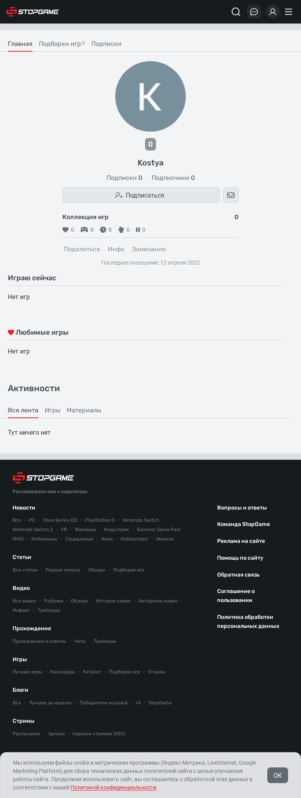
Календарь (62, 672)
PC (32, 520)
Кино (107, 539)
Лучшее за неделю (50, 703)
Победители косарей (103, 703)
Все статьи (25, 570)
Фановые (85, 529)
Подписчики (173, 178)
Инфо (116, 249)
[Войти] (273, 12)
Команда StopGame (243, 524)
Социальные (79, 539)
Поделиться (82, 249)
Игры (20, 659)
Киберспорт (134, 539)
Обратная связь (238, 574)
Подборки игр (128, 570)
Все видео (24, 601)
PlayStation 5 (100, 520)
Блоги (20, 690)
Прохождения (32, 628)
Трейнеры (105, 641)
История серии (113, 601)
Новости (24, 507)
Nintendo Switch (141, 520)
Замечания (149, 249)
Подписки (124, 178)
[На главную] (32, 11)
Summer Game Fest (159, 529)
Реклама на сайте (241, 541)
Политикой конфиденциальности (113, 787)
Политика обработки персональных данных (248, 621)
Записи (56, 733)
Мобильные (44, 539)
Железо (165, 539)
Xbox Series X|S (60, 520)
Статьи (22, 557)
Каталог (92, 672)
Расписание (26, 733)
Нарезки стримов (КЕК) (99, 733)
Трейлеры (49, 610)
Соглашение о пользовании (236, 596)
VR (64, 529)
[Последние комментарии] (254, 12)
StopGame (160, 703)
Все (17, 520)
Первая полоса (62, 570)
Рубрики (53, 601)
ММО (18, 539)
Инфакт (21, 610)
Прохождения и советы (39, 641)
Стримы (23, 721)
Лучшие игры (27, 672)
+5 (138, 703)
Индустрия (116, 529)
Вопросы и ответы (242, 507)
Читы (80, 641)
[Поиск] (236, 11)
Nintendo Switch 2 (33, 529)
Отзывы (156, 672)
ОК (278, 775)
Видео (21, 588)
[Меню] (290, 11)
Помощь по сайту (240, 558)
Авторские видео (158, 601)
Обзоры (96, 570)
